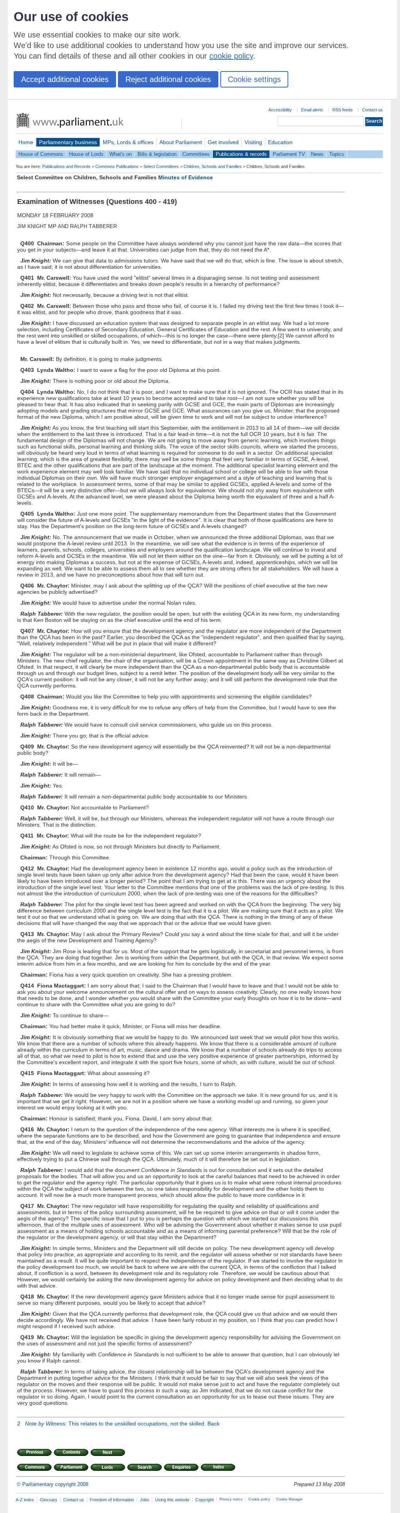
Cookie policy (259, 1499)
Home (25, 142)
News (317, 154)
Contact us (372, 109)
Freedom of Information (112, 1499)
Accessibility (280, 109)
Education (280, 142)
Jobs (144, 1499)
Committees (196, 154)
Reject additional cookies (168, 79)
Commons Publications (117, 166)
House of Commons (40, 154)
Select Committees (161, 166)
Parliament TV (289, 154)
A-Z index (25, 1499)
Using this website (172, 1499)
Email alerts (312, 109)
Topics (336, 154)
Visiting (253, 142)
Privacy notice (231, 1499)
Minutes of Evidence (185, 177)
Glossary (48, 1499)
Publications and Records (66, 166)
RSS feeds (342, 109)
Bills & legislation (157, 154)
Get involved (223, 142)
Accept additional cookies (65, 79)
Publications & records (241, 154)
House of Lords (86, 154)
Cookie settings (254, 79)
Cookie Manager (289, 1499)
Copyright (204, 1499)
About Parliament (180, 142)
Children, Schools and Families (213, 166)
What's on (120, 154)
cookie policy (231, 56)
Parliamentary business (68, 142)
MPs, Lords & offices (128, 142)
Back (213, 1423)
